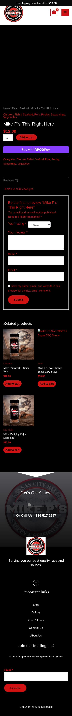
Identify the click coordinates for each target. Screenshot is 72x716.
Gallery (36, 612)
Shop (36, 604)
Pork (37, 114)
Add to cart (26, 137)
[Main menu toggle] (65, 12)
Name (12, 254)
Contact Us (36, 627)
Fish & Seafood (20, 108)
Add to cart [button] (12, 383)
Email (12, 270)
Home (6, 108)
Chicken (8, 114)
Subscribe (15, 688)
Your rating (17, 223)
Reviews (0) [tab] (10, 180)
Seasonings (58, 114)
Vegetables (10, 117)
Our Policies (36, 620)
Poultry (45, 114)
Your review (18, 232)
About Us (36, 635)
